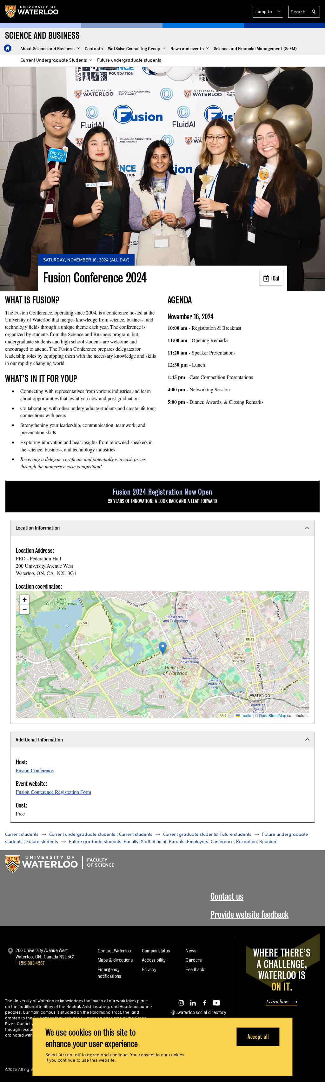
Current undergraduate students (82, 834)
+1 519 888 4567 (30, 963)
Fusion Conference (35, 770)
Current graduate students (190, 834)
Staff (145, 841)
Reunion (267, 841)
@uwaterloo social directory (198, 1012)
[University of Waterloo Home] (32, 11)
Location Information (38, 528)
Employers (197, 841)
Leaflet (246, 715)
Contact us (226, 896)
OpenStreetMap (272, 715)
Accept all (258, 1036)
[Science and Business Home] (7, 48)
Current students (21, 834)
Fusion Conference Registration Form (53, 791)
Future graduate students (95, 841)
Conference (222, 841)
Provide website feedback (249, 914)
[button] (268, 11)
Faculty (131, 841)
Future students (235, 834)
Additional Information (39, 739)
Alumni (159, 841)
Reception (246, 841)
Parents (176, 841)
